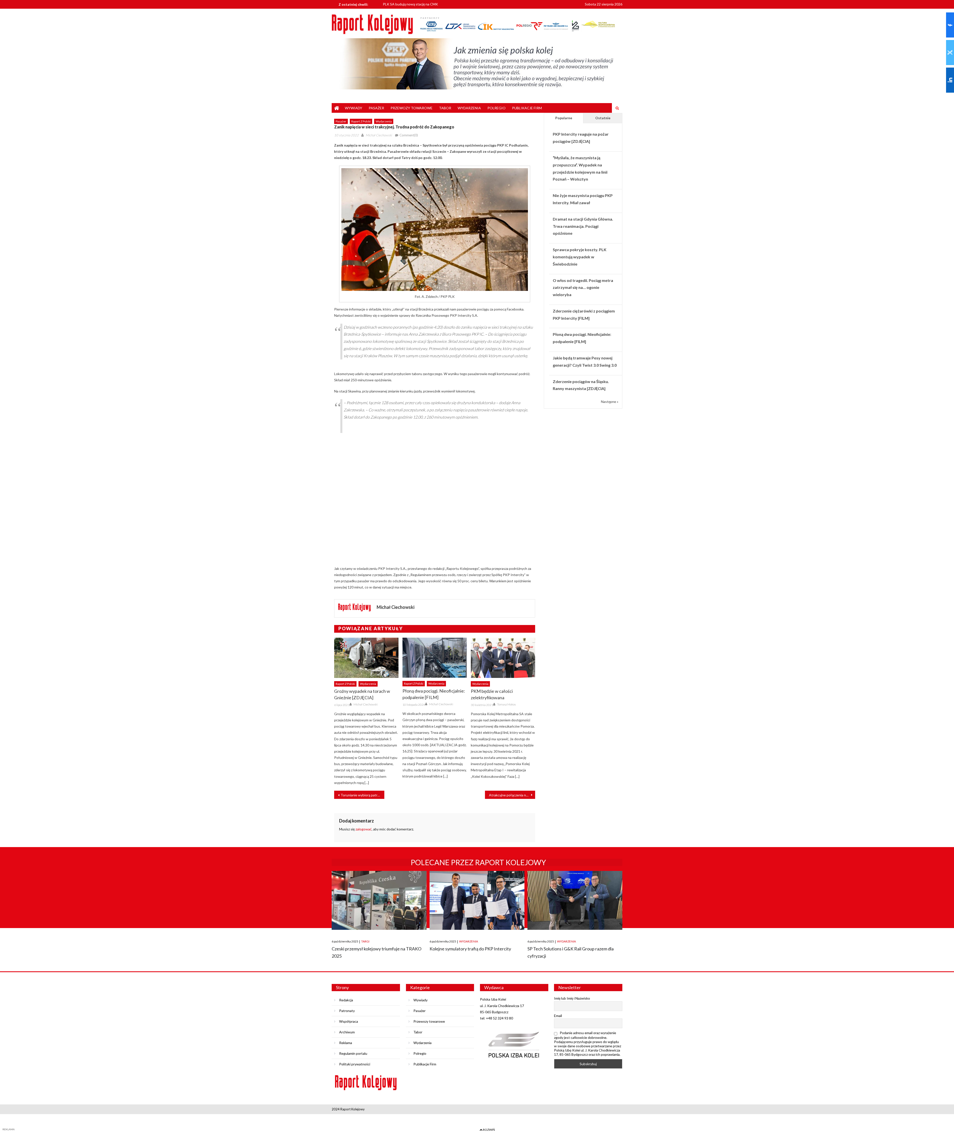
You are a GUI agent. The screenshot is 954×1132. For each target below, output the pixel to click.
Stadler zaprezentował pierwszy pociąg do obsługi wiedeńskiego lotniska (439, 4)
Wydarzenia (469, 108)
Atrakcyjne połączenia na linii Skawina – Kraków (512, 795)
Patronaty (347, 1011)
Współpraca (348, 1021)
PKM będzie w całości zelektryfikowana (492, 694)
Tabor (445, 108)
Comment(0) (408, 135)
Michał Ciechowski (379, 135)
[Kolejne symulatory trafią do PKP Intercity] (477, 900)
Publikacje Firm (527, 108)
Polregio (496, 108)
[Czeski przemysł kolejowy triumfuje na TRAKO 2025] (379, 900)
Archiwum (347, 1032)
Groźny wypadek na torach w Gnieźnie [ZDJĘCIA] (362, 694)
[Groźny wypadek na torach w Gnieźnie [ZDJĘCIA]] (366, 658)
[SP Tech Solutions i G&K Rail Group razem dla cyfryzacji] (574, 900)
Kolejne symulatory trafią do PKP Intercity (470, 948)
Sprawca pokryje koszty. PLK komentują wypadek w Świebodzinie (579, 256)
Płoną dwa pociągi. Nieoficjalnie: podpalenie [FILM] (433, 694)
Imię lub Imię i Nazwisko (572, 998)
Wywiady (353, 108)
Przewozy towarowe (412, 108)
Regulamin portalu (353, 1053)
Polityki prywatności (354, 1064)
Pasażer (376, 108)
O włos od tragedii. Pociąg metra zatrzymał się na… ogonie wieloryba (583, 287)
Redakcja (346, 1000)
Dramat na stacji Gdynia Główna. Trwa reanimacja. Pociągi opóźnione (583, 226)
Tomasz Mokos (506, 704)
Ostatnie (602, 118)
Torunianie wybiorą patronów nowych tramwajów (362, 795)
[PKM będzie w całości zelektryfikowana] (503, 658)
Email (558, 1016)
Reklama (345, 1043)
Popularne (563, 118)
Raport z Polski (361, 121)
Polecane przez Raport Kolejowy (478, 862)
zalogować (364, 829)
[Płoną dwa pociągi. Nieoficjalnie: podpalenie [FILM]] (434, 658)
